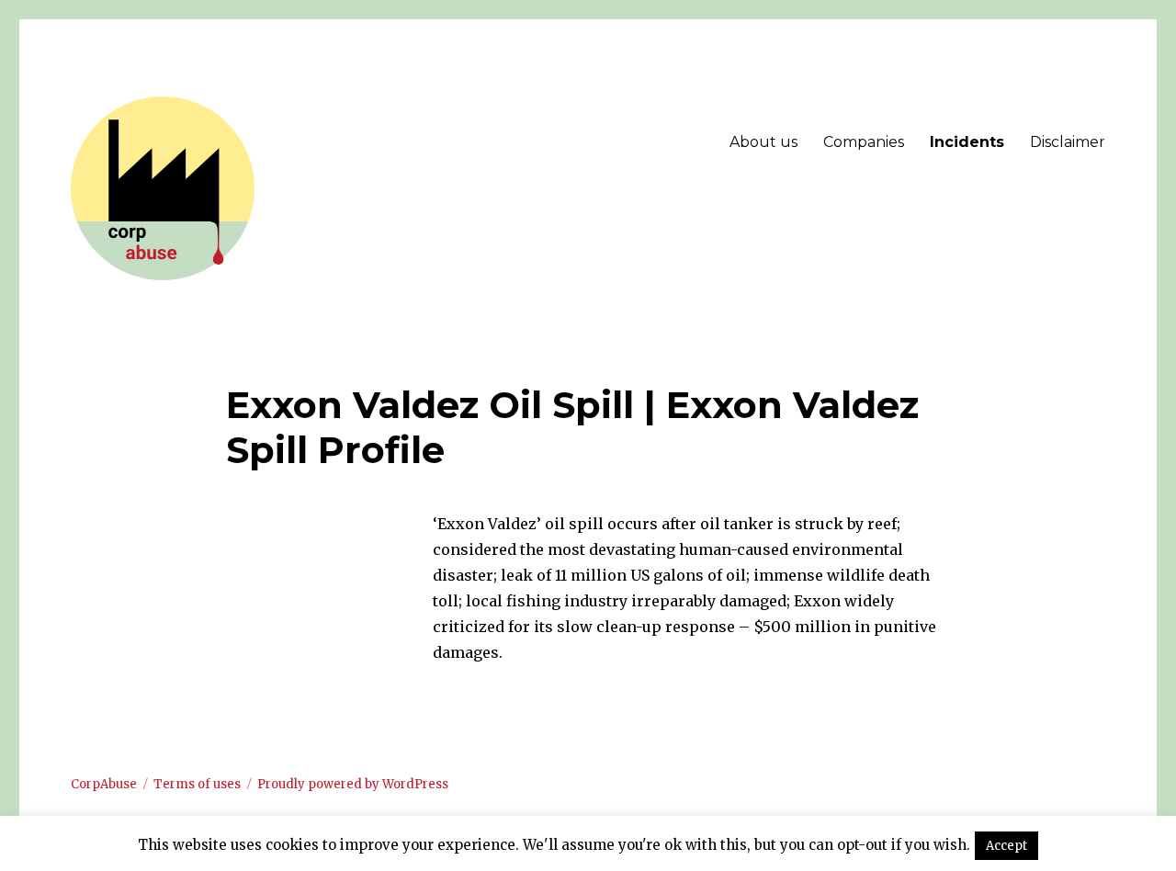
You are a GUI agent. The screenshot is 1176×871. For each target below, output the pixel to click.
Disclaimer (1067, 142)
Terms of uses (197, 784)
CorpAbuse (104, 784)
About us (763, 142)
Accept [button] (1006, 846)
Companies (863, 142)
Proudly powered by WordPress (352, 784)
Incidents (967, 142)
